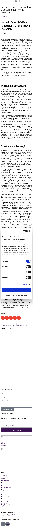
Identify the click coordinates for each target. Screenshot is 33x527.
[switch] (28, 266)
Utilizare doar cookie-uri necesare (16, 295)
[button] (3, 318)
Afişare (25, 284)
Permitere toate (16, 290)
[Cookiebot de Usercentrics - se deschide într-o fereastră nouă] (23, 231)
